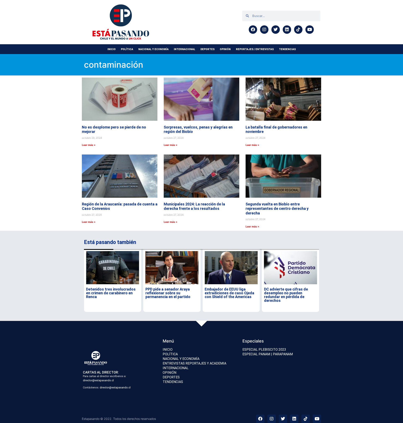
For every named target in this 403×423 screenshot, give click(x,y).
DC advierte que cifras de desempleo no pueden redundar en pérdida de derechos (286, 295)
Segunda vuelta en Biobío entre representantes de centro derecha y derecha (277, 208)
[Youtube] (309, 29)
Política (127, 49)
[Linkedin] (287, 29)
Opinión (225, 49)
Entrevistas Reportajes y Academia (194, 363)
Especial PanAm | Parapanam (267, 354)
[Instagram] (264, 29)
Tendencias (287, 49)
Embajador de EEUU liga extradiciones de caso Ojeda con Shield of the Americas (229, 293)
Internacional (184, 49)
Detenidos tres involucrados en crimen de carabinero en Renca (111, 293)
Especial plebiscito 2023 (264, 350)
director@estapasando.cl (98, 380)
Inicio (111, 49)
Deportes (207, 49)
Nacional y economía (153, 49)
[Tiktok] (298, 29)
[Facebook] (253, 29)
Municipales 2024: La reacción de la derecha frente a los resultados (194, 206)
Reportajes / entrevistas (255, 49)
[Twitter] (275, 29)
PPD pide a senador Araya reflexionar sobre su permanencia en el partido (167, 293)
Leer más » (89, 145)
